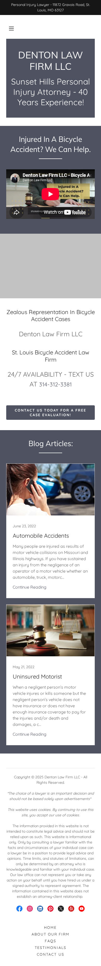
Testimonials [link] (50, 947)
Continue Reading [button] (29, 587)
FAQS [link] (50, 941)
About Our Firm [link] (50, 934)
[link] (50, 60)
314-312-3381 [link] (55, 384)
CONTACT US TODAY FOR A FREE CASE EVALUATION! (50, 412)
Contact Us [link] (50, 954)
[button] (11, 28)
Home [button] (50, 927)
